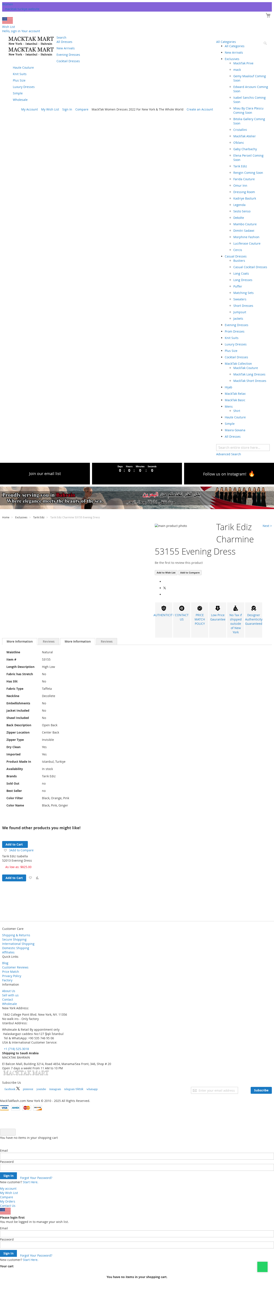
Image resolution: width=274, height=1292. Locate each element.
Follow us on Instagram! (224, 474)
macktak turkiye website (22, 9)
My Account (29, 109)
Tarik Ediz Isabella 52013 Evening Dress (17, 858)
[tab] (19, 641)
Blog (5, 963)
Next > (267, 526)
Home (5, 517)
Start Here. (30, 1182)
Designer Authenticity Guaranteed (253, 619)
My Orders (7, 1201)
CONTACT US (182, 617)
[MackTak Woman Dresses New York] (30, 46)
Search (61, 37)
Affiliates (8, 952)
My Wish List (50, 109)
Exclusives (21, 517)
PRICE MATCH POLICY (200, 619)
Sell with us (10, 995)
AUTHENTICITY (164, 615)
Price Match (10, 972)
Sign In (67, 109)
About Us (8, 991)
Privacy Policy (11, 976)
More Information (20, 641)
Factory (7, 980)
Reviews (49, 641)
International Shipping (18, 944)
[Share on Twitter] (165, 588)
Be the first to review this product (179, 563)
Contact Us (7, 1206)
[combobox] (243, 447)
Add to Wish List (166, 572)
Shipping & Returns (16, 935)
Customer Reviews (15, 967)
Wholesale (9, 1004)
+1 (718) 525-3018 (16, 1049)
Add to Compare (190, 572)
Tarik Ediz (39, 517)
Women (7, 4)
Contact (7, 999)
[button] (30, 877)
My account (8, 1188)
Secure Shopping (14, 939)
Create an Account (200, 109)
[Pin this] (164, 594)
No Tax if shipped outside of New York (235, 623)
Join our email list (45, 473)
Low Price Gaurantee (217, 617)
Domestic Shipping (15, 948)
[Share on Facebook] (164, 581)
